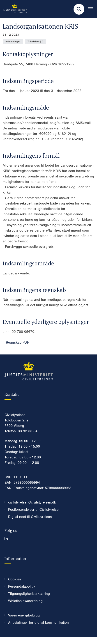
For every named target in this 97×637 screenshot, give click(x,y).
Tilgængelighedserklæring (29, 593)
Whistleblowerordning (25, 601)
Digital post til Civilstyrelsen (30, 517)
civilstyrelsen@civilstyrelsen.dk (32, 502)
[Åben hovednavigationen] (92, 9)
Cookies (14, 579)
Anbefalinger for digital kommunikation (38, 622)
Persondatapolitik (21, 586)
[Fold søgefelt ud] (79, 9)
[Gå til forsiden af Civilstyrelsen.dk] (13, 9)
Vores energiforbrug (24, 615)
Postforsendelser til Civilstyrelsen (34, 509)
